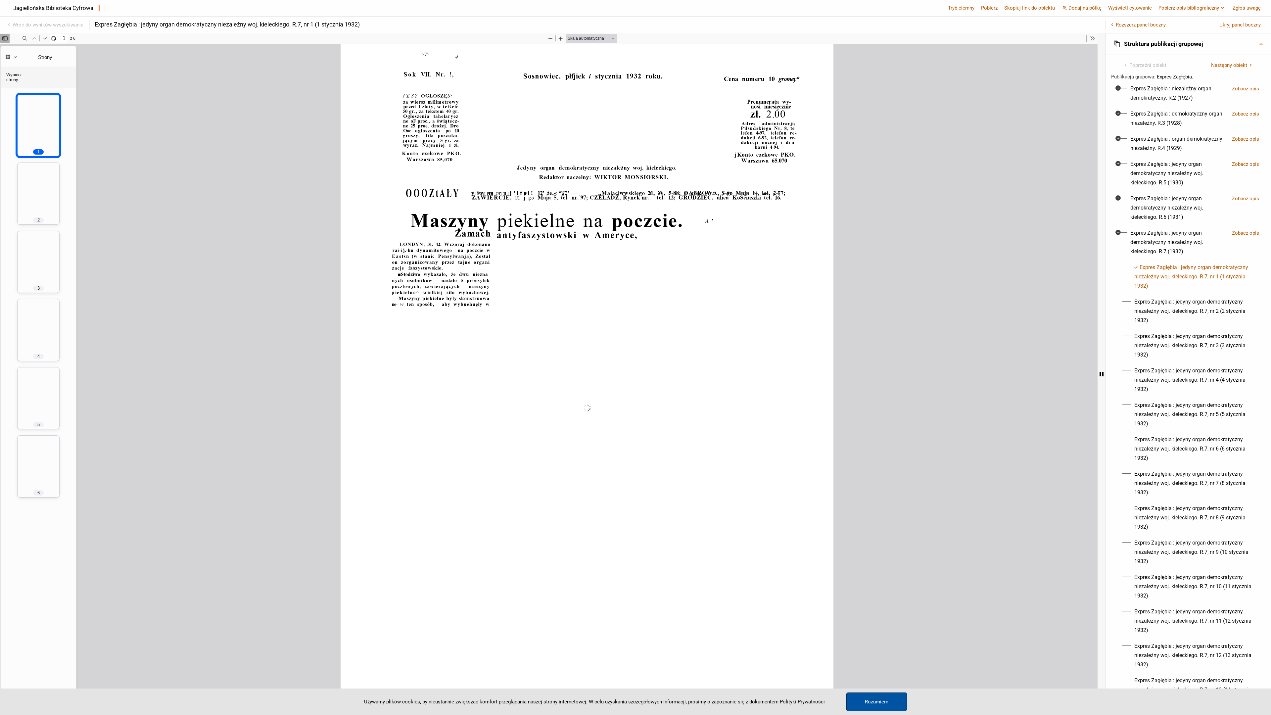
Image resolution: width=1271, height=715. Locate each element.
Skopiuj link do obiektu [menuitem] (1029, 8)
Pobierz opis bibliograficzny (1188, 8)
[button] (1188, 44)
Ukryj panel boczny (1240, 25)
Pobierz (989, 8)
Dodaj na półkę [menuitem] (1085, 8)
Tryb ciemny (961, 8)
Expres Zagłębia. (1175, 77)
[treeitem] (1188, 93)
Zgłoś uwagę (1247, 8)
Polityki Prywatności (802, 702)
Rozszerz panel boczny (1141, 25)
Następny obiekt (1229, 65)
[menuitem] (1178, 93)
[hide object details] (1102, 374)
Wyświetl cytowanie (1130, 8)
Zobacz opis (1245, 89)
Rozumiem (876, 702)
